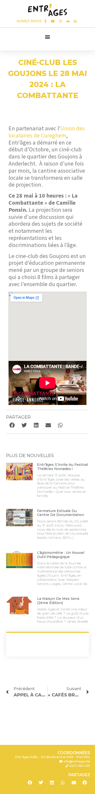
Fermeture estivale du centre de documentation (60, 513)
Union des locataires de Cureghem (47, 131)
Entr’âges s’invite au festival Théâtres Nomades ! (62, 466)
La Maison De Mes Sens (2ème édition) (58, 600)
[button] (47, 37)
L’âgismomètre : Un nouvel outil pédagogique (60, 554)
